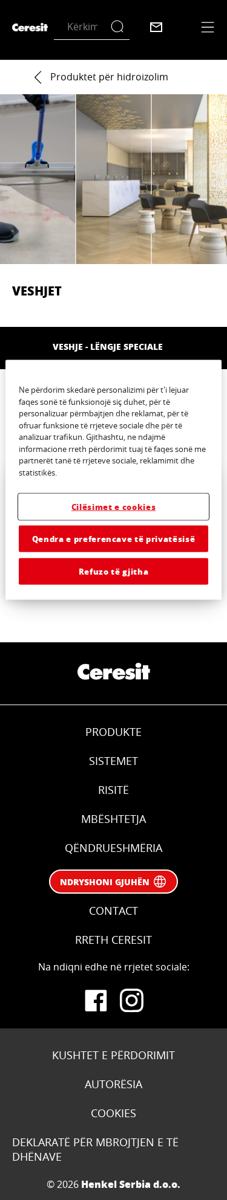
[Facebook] (95, 1000)
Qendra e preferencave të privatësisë (113, 538)
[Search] (120, 27)
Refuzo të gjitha (113, 571)
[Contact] (156, 27)
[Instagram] (132, 1000)
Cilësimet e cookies (113, 506)
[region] (113, 480)
